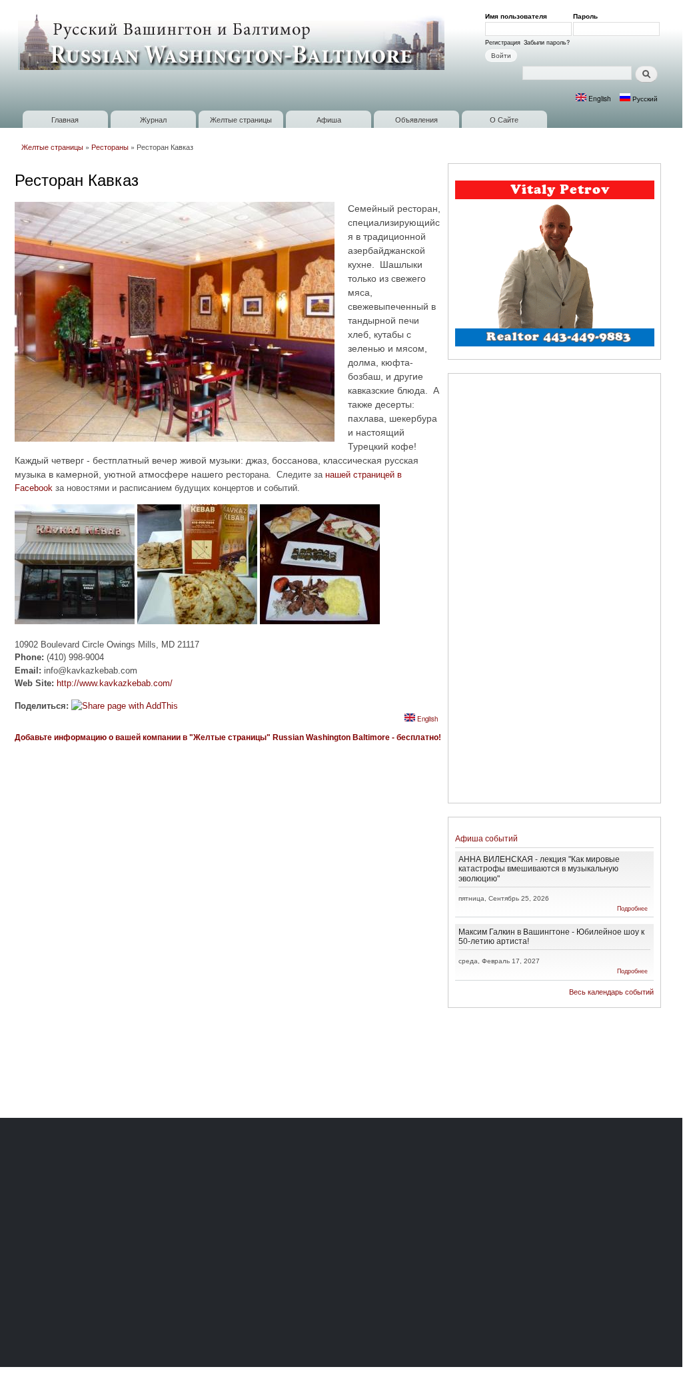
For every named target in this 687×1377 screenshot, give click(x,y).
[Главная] (232, 41)
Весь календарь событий (611, 992)
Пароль (587, 16)
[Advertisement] (554, 590)
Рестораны (110, 146)
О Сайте (504, 119)
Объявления (416, 119)
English (598, 98)
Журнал (153, 119)
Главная (65, 119)
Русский (644, 98)
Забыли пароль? (547, 42)
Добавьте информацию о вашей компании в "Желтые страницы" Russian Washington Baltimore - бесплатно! (228, 737)
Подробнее (632, 908)
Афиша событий (486, 838)
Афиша (329, 119)
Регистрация (502, 42)
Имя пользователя (518, 16)
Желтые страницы (241, 119)
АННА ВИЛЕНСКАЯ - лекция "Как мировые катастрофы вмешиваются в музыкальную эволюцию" (539, 868)
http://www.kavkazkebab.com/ (115, 683)
